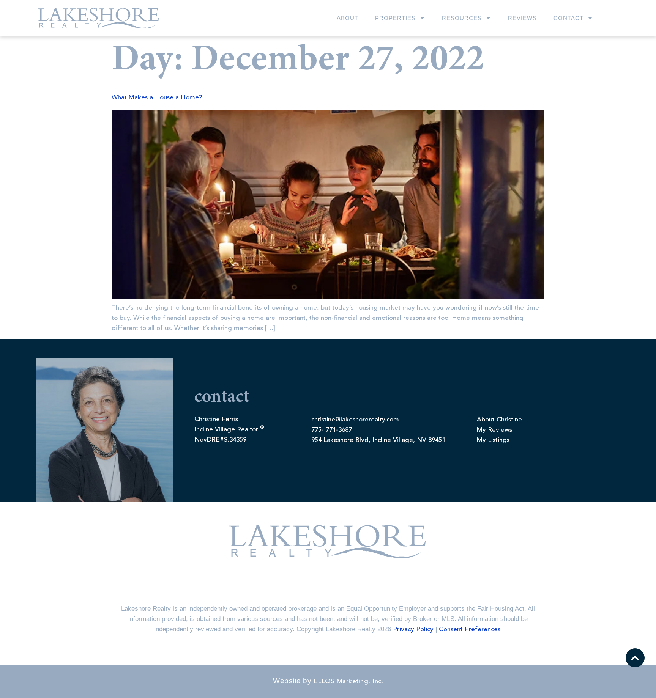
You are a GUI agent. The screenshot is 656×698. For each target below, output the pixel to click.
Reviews (522, 18)
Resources (462, 18)
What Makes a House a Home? (157, 97)
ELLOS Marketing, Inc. (348, 681)
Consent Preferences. (470, 629)
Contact (568, 18)
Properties (395, 18)
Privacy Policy (413, 629)
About (347, 18)
